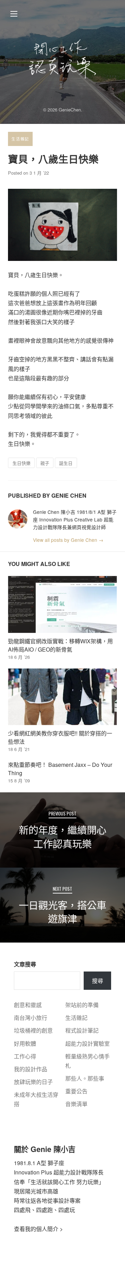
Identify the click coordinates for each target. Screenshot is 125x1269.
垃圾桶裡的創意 (33, 1030)
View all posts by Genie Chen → (68, 539)
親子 (44, 463)
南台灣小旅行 (30, 1018)
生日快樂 (21, 463)
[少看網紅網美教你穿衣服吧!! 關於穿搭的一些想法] (62, 696)
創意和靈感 (28, 1005)
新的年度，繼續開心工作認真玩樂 (62, 836)
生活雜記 (20, 138)
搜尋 (97, 981)
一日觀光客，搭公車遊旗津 (62, 912)
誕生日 (66, 463)
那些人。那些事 (84, 1078)
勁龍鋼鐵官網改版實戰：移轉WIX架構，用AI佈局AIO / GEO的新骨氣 (60, 645)
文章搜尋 (25, 964)
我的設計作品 (30, 1069)
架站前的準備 (82, 1005)
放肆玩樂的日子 (33, 1082)
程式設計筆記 (82, 1030)
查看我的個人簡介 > (38, 1229)
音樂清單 (76, 1104)
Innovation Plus (33, 1172)
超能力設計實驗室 (87, 1043)
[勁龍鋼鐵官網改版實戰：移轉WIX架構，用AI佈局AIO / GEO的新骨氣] (62, 604)
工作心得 (25, 1056)
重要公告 (76, 1091)
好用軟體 (25, 1043)
